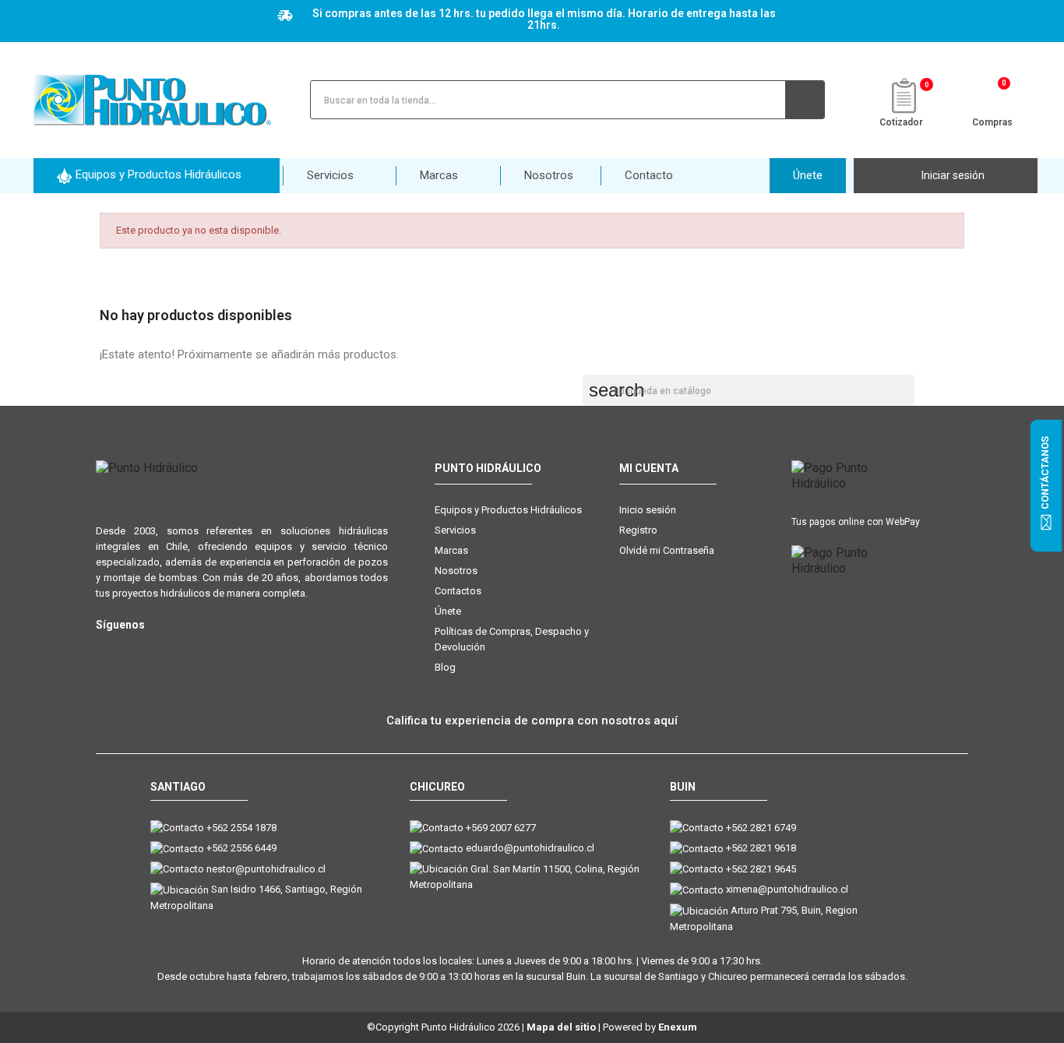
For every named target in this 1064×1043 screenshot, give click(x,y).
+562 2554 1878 (241, 827)
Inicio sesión (647, 510)
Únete (448, 611)
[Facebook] (136, 650)
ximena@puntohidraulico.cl (787, 889)
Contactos (458, 591)
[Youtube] (168, 650)
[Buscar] (804, 99)
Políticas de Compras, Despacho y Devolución (512, 639)
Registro (638, 530)
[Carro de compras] (992, 98)
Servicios (455, 530)
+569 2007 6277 (501, 827)
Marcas (451, 550)
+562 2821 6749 (761, 827)
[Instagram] (105, 650)
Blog (445, 667)
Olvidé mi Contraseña (666, 550)
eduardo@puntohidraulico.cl (530, 848)
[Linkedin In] (199, 650)
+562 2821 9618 (761, 848)
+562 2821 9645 (761, 869)
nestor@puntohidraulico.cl (266, 869)
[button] (156, 175)
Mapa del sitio (561, 1027)
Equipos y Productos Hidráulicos (508, 510)
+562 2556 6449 (241, 848)
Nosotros (456, 570)
